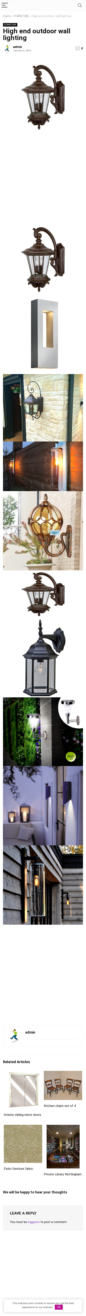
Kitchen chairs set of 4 (60, 1106)
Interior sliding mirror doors (22, 1115)
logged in (34, 1222)
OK (59, 1307)
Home (7, 16)
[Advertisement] (43, 180)
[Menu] (5, 5)
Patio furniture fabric (18, 1169)
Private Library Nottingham (63, 1174)
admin (17, 47)
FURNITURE (21, 16)
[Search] (80, 5)
